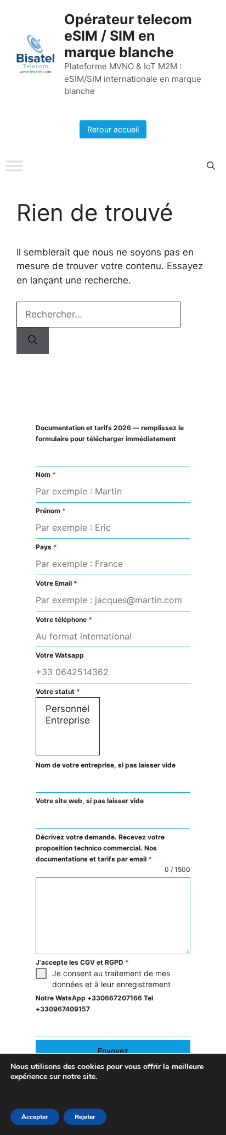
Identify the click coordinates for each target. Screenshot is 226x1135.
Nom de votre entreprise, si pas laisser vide (106, 765)
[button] (211, 165)
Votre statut (58, 691)
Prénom (51, 511)
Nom (46, 474)
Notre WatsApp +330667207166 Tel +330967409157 (94, 1003)
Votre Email (56, 583)
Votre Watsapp (60, 655)
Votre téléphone (64, 619)
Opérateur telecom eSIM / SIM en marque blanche (128, 35)
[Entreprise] (67, 720)
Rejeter (85, 1116)
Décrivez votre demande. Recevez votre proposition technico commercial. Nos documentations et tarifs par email (100, 848)
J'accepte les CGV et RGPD (82, 962)
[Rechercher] (32, 340)
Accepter (34, 1116)
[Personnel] (67, 709)
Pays (46, 547)
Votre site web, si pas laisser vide (90, 801)
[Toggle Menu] (14, 166)
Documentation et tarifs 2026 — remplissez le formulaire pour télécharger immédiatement (110, 433)
